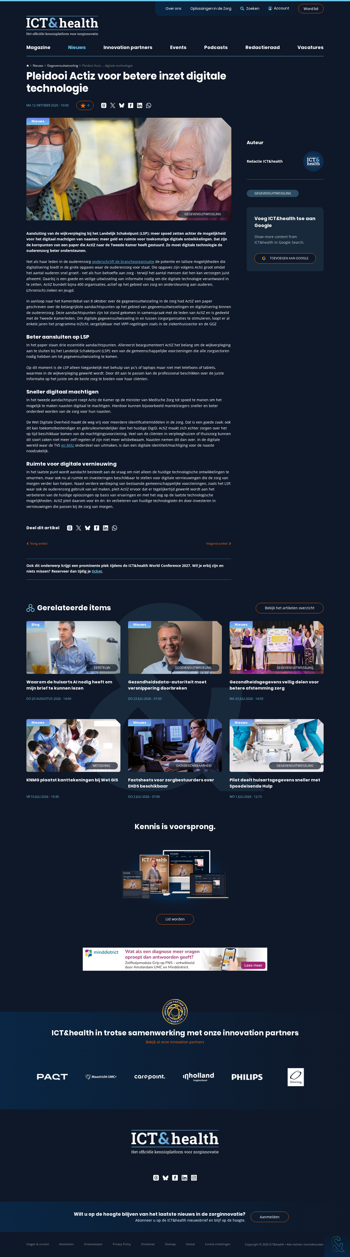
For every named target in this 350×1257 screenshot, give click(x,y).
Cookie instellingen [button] (217, 1244)
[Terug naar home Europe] (62, 26)
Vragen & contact (37, 1244)
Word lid (311, 8)
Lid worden (175, 919)
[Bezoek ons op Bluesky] (165, 1178)
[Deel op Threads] (103, 105)
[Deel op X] (112, 105)
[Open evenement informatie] (337, 1244)
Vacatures (310, 47)
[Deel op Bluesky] (121, 105)
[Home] (27, 65)
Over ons (173, 8)
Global (190, 1244)
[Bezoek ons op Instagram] (194, 1178)
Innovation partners (128, 47)
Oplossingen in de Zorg (210, 8)
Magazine (38, 47)
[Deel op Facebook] (130, 105)
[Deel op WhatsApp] (148, 105)
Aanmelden (270, 1216)
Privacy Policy (122, 1244)
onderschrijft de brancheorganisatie (123, 261)
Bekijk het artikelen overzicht (289, 607)
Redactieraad (262, 47)
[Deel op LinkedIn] (139, 105)
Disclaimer (148, 1244)
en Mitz (67, 445)
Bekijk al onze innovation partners (175, 1041)
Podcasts (216, 47)
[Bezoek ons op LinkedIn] (184, 1178)
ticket (97, 571)
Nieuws (77, 47)
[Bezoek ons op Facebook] (175, 1178)
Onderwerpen (93, 1244)
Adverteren (66, 1244)
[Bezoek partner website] (29, 1077)
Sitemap (170, 1244)
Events (178, 47)
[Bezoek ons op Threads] (156, 1178)
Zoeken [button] (252, 8)
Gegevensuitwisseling (62, 65)
